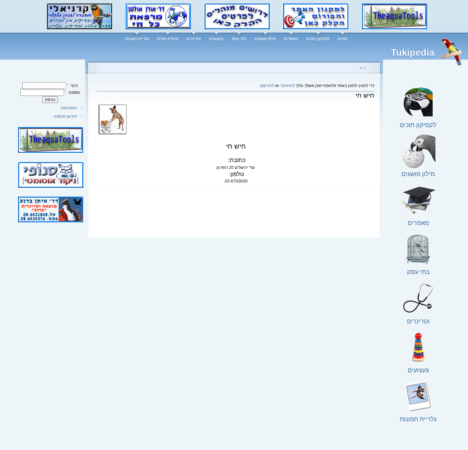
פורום (342, 38)
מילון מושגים (265, 38)
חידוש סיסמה (65, 116)
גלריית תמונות (137, 38)
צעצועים (216, 38)
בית (363, 68)
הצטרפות (69, 107)
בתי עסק (239, 38)
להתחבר (287, 85)
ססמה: (72, 92)
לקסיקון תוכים (318, 38)
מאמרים (291, 38)
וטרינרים (193, 38)
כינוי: (72, 85)
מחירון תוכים (167, 38)
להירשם (267, 85)
